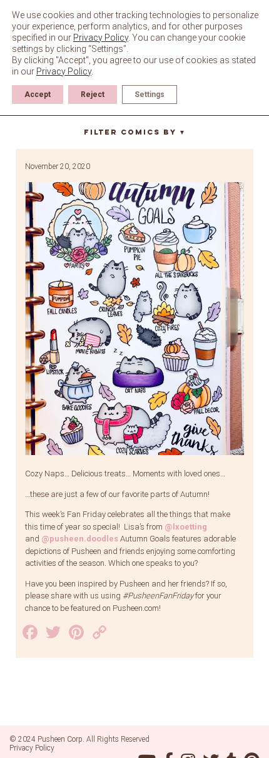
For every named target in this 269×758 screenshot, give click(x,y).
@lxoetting (186, 526)
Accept (37, 94)
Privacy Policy (31, 748)
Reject (92, 94)
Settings (149, 94)
